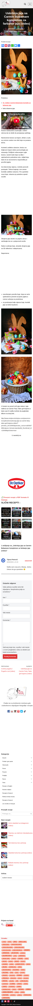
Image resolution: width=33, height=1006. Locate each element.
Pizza (16, 972)
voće (22, 992)
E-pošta (6, 605)
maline (5, 966)
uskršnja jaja (6, 989)
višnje (16, 992)
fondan (23, 952)
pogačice (12, 975)
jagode (20, 958)
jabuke (14, 958)
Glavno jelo (7, 955)
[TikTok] (14, 1001)
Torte (5, 986)
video (28, 989)
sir (17, 980)
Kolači (23, 961)
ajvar (4, 941)
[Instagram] (8, 1001)
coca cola (6, 944)
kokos (10, 961)
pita (11, 972)
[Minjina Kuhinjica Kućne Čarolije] (6, 4)
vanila (14, 989)
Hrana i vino (6, 958)
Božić (9, 941)
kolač (17, 961)
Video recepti (22, 31)
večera (21, 989)
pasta (23, 969)
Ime (4, 597)
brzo (15, 941)
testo (25, 983)
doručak (6, 952)
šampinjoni (6, 997)
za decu (13, 994)
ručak (5, 980)
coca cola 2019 (19, 947)
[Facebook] (2, 1001)
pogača (5, 975)
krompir (5, 964)
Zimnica (19, 994)
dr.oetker (15, 952)
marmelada (12, 966)
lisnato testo (20, 964)
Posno (19, 975)
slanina (12, 983)
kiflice (4, 961)
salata (12, 980)
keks (26, 958)
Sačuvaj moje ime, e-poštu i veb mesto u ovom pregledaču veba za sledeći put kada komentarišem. (16, 650)
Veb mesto (6, 613)
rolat (19, 978)
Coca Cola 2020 (6, 950)
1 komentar (19, 29)
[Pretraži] (25, 4)
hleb (15, 955)
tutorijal (12, 986)
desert (26, 950)
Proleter (13, 978)
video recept (8, 992)
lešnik (11, 964)
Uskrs (15, 31)
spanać (19, 983)
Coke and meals (17, 950)
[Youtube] (5, 1001)
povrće (26, 975)
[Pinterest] (11, 1001)
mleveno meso (6, 969)
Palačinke (16, 969)
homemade (22, 955)
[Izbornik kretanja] (30, 4)
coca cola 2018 (7, 947)
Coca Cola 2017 (16, 944)
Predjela (5, 978)
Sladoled (5, 983)
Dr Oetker (10, 31)
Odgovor (28, 561)
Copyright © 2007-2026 (6, 1004)
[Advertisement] (16, 196)
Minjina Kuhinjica (17, 1004)
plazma (22, 972)
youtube (5, 995)
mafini (28, 964)
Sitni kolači (24, 980)
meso (19, 966)
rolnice (26, 978)
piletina (5, 972)
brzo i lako (22, 941)
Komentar (6, 620)
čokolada (27, 995)
